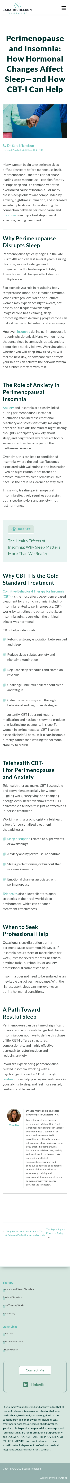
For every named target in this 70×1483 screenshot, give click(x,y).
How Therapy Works (13, 1305)
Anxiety (8, 408)
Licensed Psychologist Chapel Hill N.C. (23, 150)
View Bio (14, 1125)
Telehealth (10, 894)
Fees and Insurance (13, 1341)
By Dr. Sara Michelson (18, 145)
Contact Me (35, 1370)
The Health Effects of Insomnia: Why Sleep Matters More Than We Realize (34, 547)
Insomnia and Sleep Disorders (18, 1289)
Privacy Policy (10, 1349)
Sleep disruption (18, 839)
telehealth (10, 1079)
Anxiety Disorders (12, 1297)
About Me (8, 1333)
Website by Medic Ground (53, 1477)
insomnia (9, 215)
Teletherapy (9, 1313)
